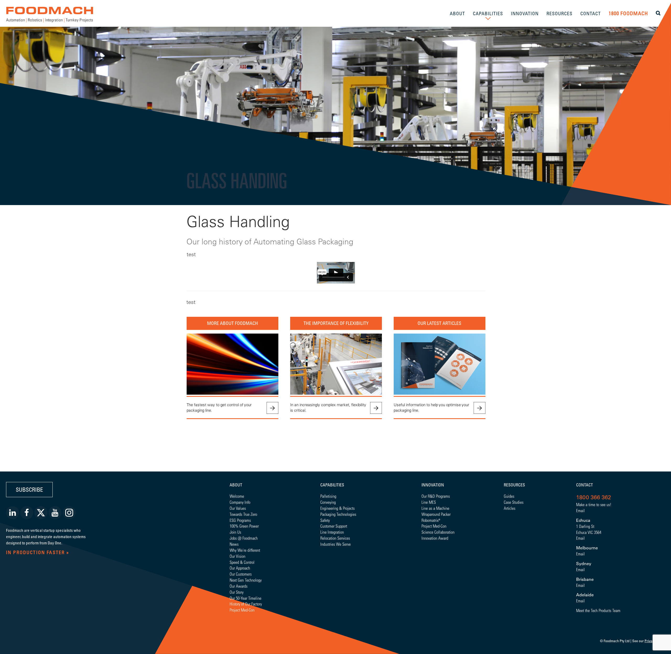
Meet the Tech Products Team (598, 610)
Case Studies (513, 502)
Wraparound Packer (436, 514)
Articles (509, 508)
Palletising (328, 496)
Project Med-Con (242, 609)
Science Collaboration (437, 531)
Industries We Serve (335, 544)
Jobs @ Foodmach (244, 537)
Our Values (238, 508)
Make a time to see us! (593, 504)
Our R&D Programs (435, 496)
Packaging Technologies (338, 514)
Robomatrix (430, 520)
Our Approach (240, 567)
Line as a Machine (435, 508)
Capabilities (332, 484)
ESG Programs (240, 520)
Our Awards (238, 585)
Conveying (328, 502)
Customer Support (333, 525)
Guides (509, 496)
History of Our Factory (246, 603)
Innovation (432, 484)
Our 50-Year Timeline (245, 598)
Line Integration (332, 531)
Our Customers (241, 573)
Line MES (428, 502)
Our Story (236, 591)
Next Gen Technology (246, 579)
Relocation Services (335, 537)
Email (580, 510)
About (236, 484)
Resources (514, 484)
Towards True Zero (243, 514)
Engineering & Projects (337, 508)
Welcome (237, 496)
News (234, 544)
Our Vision (237, 556)
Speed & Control (242, 562)
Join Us (235, 531)
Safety (325, 520)
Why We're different (245, 550)
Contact (584, 484)
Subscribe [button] (29, 489)
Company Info (240, 502)
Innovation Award (434, 537)
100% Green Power (244, 525)
